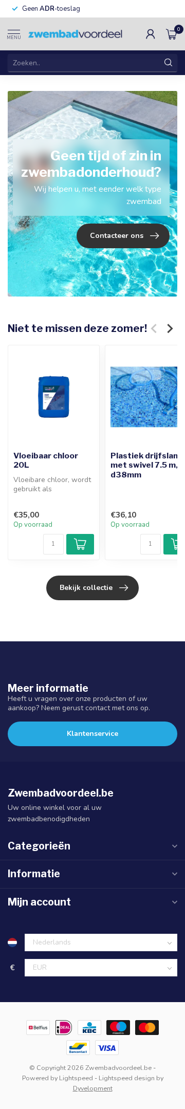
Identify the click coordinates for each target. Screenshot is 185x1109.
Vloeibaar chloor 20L (45, 460)
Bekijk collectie (86, 588)
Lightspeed (76, 1078)
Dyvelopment (93, 1088)
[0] (171, 34)
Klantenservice (92, 733)
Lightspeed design (127, 1078)
